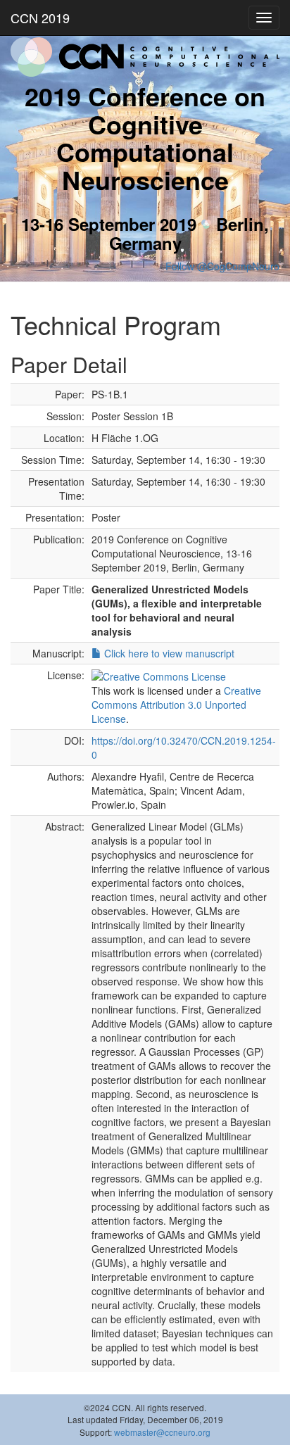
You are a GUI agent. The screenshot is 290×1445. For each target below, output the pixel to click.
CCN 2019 (40, 17)
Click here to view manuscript (167, 653)
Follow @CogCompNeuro (222, 266)
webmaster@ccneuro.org (162, 1432)
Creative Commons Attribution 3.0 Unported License (176, 704)
